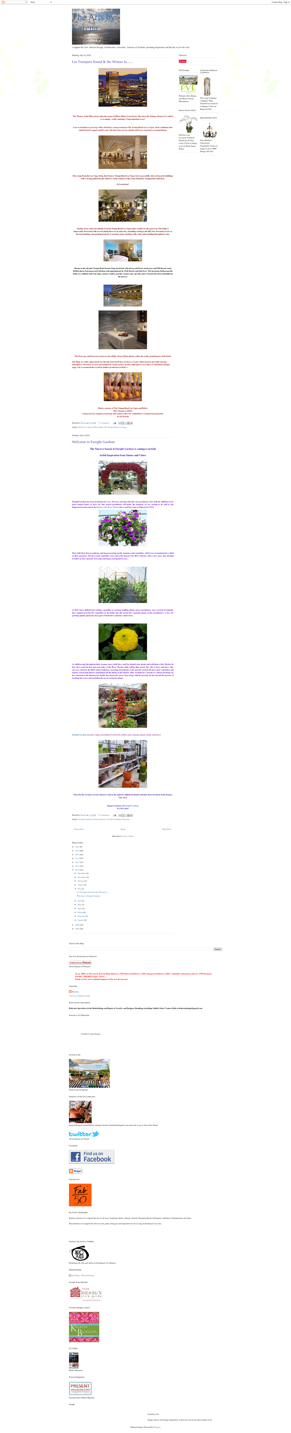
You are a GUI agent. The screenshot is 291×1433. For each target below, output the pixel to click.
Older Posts (166, 829)
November (82, 877)
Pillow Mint (98, 427)
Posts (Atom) (128, 836)
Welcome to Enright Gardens (93, 442)
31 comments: (104, 815)
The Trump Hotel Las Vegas (115, 427)
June (80, 900)
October (81, 881)
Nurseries (126, 819)
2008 (77, 928)
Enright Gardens (85, 819)
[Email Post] (114, 422)
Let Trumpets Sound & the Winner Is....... (102, 62)
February (81, 916)
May (80, 904)
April (80, 908)
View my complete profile (79, 995)
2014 (77, 854)
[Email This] (119, 423)
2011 (77, 866)
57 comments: (104, 422)
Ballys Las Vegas (85, 427)
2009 (77, 925)
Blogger (157, 1427)
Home (123, 829)
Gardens (79, 734)
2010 (77, 869)
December (82, 873)
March (80, 912)
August (81, 884)
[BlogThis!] (122, 423)
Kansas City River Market (108, 507)
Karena (75, 991)
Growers (96, 819)
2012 (77, 862)
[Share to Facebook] (128, 423)
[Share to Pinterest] (131, 423)
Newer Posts (79, 829)
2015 (77, 850)
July (80, 888)
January (81, 920)
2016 (77, 846)
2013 (77, 858)
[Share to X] (125, 423)
